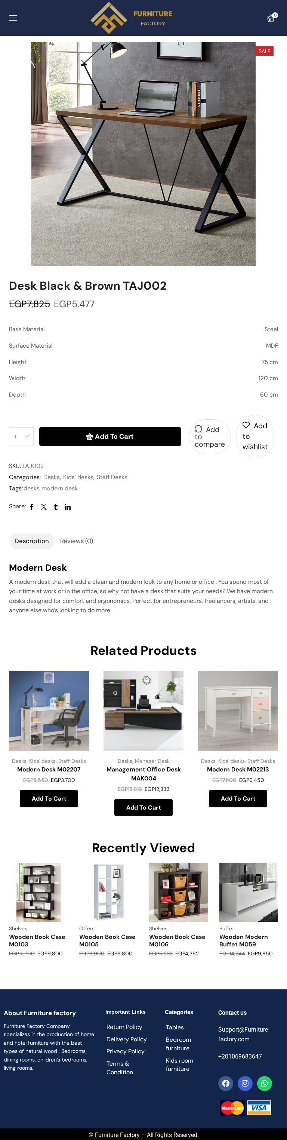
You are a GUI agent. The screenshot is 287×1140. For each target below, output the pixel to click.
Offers (87, 928)
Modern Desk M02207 (49, 769)
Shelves (18, 928)
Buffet (226, 928)
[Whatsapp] (264, 1083)
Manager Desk (152, 761)
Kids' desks (78, 477)
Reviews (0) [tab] (76, 541)
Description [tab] (32, 541)
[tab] (32, 541)
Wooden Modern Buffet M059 (243, 940)
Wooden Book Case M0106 (177, 940)
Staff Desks (112, 477)
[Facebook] (225, 1083)
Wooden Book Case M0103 (37, 940)
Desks (51, 477)
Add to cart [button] (49, 798)
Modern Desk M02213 (238, 769)
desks (32, 488)
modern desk (59, 488)
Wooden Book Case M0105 (107, 940)
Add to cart (114, 436)
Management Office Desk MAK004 (144, 773)
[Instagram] (245, 1083)
